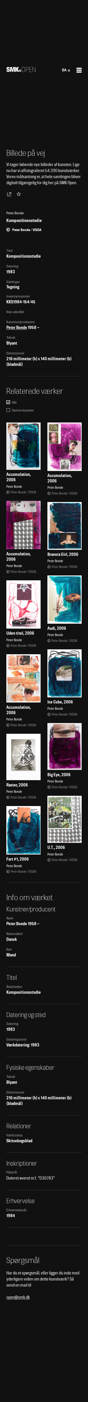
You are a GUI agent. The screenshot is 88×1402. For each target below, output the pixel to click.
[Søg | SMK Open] (21, 70)
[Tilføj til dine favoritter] (19, 194)
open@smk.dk (18, 1297)
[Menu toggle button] (79, 70)
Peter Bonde (16, 327)
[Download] (10, 194)
